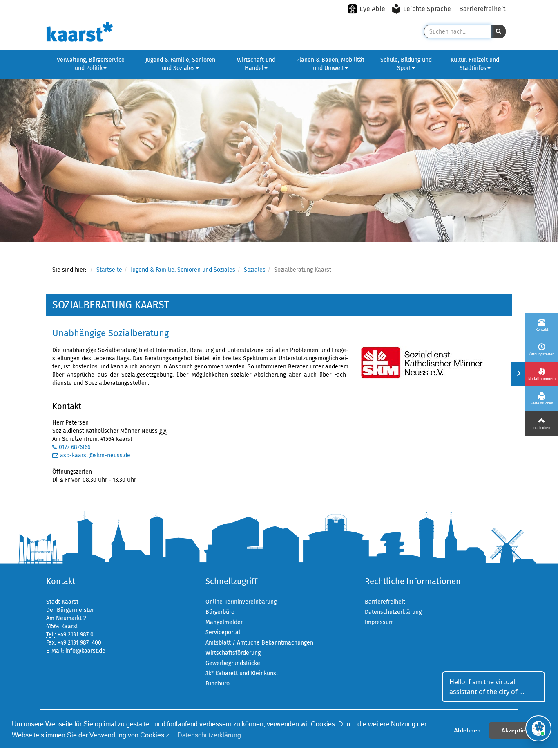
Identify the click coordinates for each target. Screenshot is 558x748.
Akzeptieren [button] (517, 730)
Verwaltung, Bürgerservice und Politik (91, 64)
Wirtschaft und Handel (256, 64)
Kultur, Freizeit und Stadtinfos (475, 64)
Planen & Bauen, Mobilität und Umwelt (330, 64)
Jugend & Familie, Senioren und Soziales (180, 64)
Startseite (109, 269)
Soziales (255, 269)
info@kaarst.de (85, 650)
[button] (498, 31)
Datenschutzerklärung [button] (209, 735)
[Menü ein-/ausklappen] (518, 374)
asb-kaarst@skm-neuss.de (95, 455)
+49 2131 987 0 (76, 634)
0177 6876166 (74, 447)
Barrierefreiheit (482, 9)
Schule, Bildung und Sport (406, 64)
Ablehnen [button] (467, 730)
